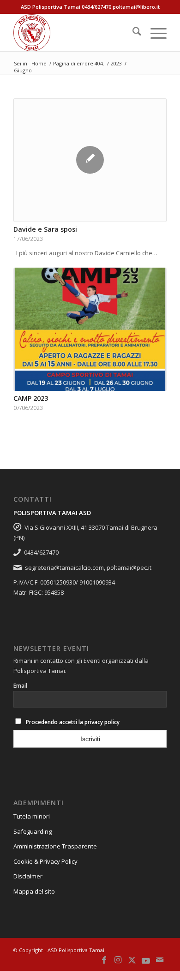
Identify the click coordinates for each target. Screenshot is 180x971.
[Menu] (154, 32)
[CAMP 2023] (90, 329)
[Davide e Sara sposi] (90, 160)
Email (20, 686)
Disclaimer (27, 876)
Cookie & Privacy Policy (45, 861)
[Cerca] (132, 32)
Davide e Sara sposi (45, 229)
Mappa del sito (34, 891)
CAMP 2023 (30, 398)
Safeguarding (32, 831)
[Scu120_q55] (74, 32)
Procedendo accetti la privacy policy (73, 722)
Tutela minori (31, 816)
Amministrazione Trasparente (55, 846)
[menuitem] (132, 32)
